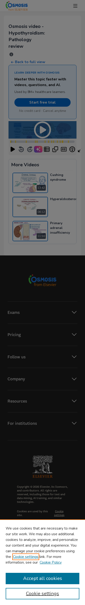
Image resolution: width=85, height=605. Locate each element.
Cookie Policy (51, 562)
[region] (42, 562)
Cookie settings (25, 556)
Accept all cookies (42, 578)
